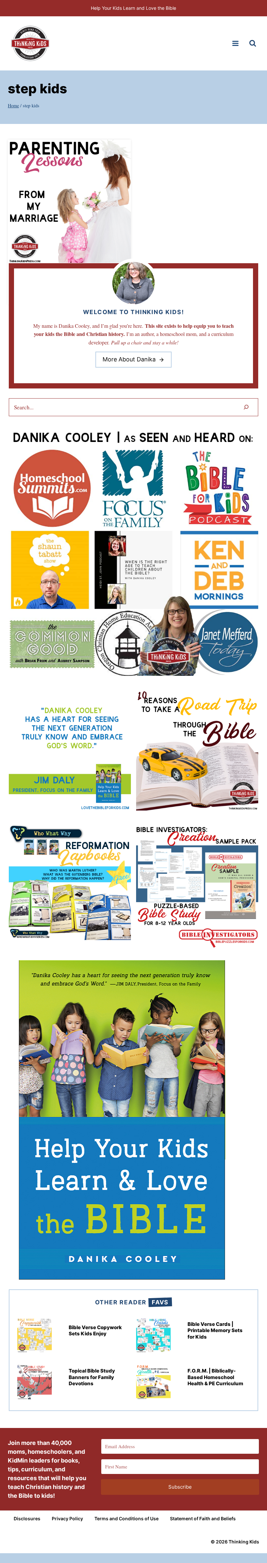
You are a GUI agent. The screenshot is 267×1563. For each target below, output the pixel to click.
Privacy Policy (67, 1518)
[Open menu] (235, 43)
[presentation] (69, 201)
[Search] (246, 407)
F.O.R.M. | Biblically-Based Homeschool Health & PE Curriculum (215, 1377)
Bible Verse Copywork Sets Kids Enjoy (95, 1330)
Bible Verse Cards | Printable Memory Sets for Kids (215, 1330)
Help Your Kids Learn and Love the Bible (133, 8)
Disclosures (27, 1518)
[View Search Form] (252, 43)
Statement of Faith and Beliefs (203, 1518)
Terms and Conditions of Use (126, 1518)
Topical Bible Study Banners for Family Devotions (92, 1377)
